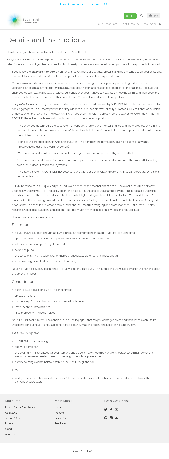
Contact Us (11, 412)
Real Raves (150, 24)
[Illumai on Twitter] (105, 409)
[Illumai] (23, 20)
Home (100, 24)
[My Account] (160, 24)
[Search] (141, 16)
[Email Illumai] (116, 417)
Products (112, 24)
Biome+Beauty (132, 24)
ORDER (130, 16)
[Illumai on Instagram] (111, 417)
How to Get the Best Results (20, 407)
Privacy (9, 423)
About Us (10, 434)
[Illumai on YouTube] (116, 409)
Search (9, 428)
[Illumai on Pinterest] (105, 417)
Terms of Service (14, 418)
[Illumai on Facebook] (111, 409)
